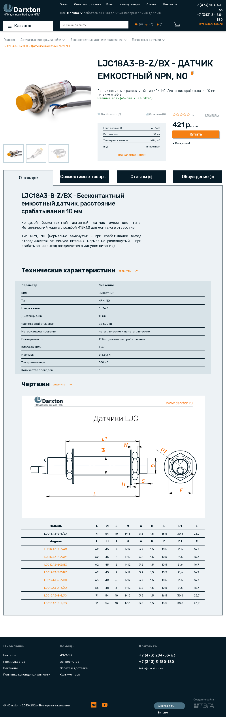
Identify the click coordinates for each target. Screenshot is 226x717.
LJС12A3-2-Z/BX (55, 564)
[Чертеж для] (113, 456)
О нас (64, 4)
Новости (9, 655)
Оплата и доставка (87, 4)
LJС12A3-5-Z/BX (55, 580)
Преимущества (14, 661)
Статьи (151, 4)
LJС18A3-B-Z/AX (55, 595)
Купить (196, 134)
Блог (109, 4)
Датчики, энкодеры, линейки (40, 40)
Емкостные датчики (146, 40)
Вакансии (10, 668)
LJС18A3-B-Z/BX (55, 603)
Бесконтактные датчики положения (96, 40)
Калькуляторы (130, 4)
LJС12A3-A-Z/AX (55, 587)
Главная (9, 40)
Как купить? (182, 143)
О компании (13, 646)
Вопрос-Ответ (70, 661)
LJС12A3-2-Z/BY (55, 572)
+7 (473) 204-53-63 (209, 7)
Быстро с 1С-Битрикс (166, 706)
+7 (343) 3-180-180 (210, 17)
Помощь (67, 646)
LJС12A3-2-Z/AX (55, 549)
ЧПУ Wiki (66, 655)
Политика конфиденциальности (26, 674)
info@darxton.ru (151, 668)
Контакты (170, 4)
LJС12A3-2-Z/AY (55, 557)
